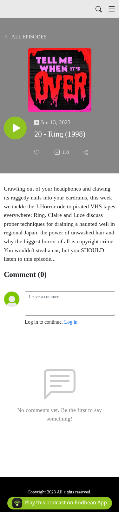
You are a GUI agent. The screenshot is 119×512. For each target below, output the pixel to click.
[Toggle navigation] (111, 9)
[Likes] (37, 152)
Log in (70, 322)
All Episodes (28, 36)
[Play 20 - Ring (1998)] (15, 128)
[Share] (86, 152)
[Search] (98, 9)
